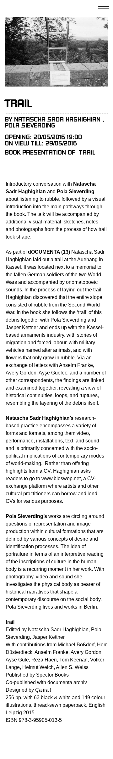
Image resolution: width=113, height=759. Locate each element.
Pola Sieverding (30, 125)
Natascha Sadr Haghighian (57, 119)
